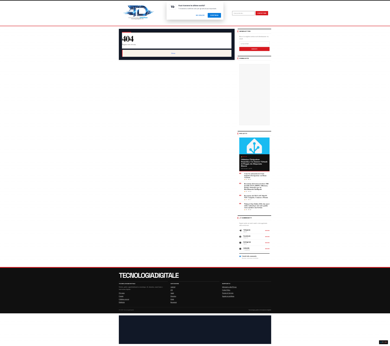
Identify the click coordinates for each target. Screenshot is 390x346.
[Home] (138, 13)
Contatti (121, 296)
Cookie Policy (226, 290)
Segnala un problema (228, 296)
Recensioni (174, 302)
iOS (172, 290)
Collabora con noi (124, 299)
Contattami (261, 13)
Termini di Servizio (227, 293)
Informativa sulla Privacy (229, 287)
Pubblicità (122, 302)
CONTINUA (214, 15)
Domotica (173, 296)
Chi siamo (122, 293)
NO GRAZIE (200, 15)
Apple (172, 293)
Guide (172, 299)
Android (173, 287)
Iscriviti (254, 49)
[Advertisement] (254, 94)
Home (173, 53)
